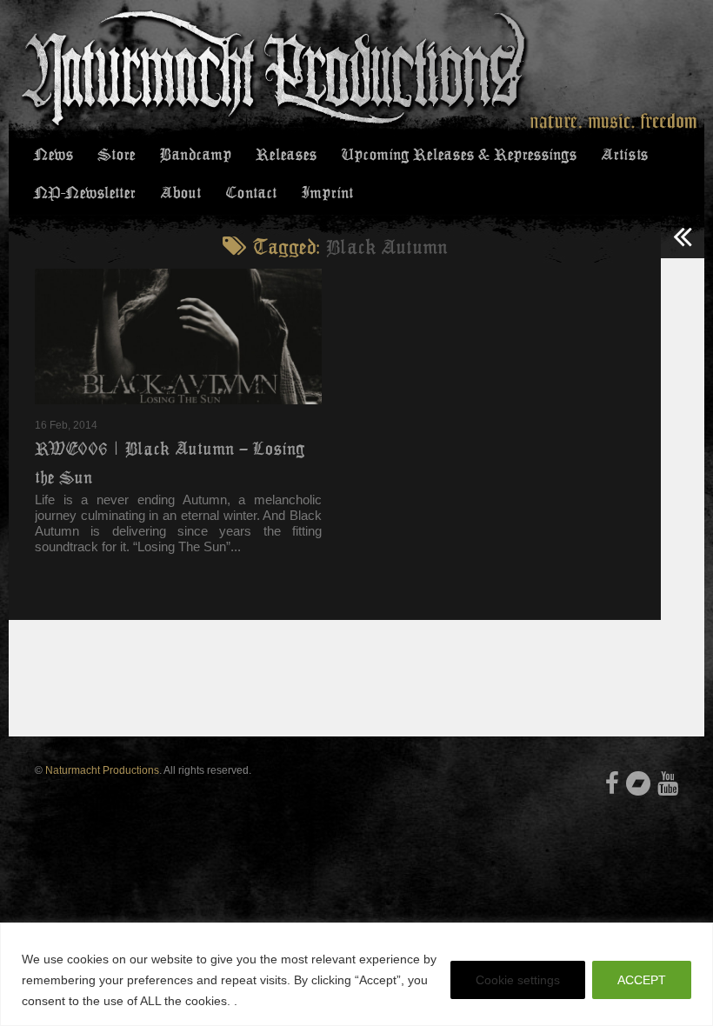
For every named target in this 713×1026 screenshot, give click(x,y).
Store (116, 154)
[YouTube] (667, 783)
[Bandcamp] (638, 783)
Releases (286, 154)
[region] (356, 974)
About (180, 193)
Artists (624, 154)
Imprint (327, 193)
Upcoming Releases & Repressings (458, 154)
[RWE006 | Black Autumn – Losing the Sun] (178, 336)
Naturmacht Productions (102, 770)
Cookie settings (518, 980)
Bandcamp (195, 154)
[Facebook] (612, 783)
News (53, 154)
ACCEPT (641, 980)
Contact (251, 193)
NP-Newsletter (85, 193)
